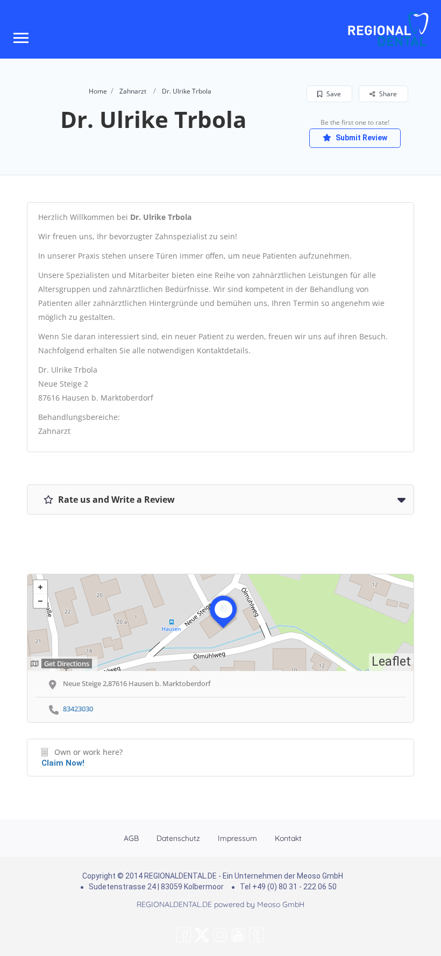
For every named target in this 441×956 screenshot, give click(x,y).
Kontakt (288, 838)
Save (333, 93)
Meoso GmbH (280, 904)
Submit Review (360, 137)
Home (98, 91)
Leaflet (391, 661)
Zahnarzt (132, 91)
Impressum (237, 838)
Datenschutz (178, 838)
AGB (131, 838)
